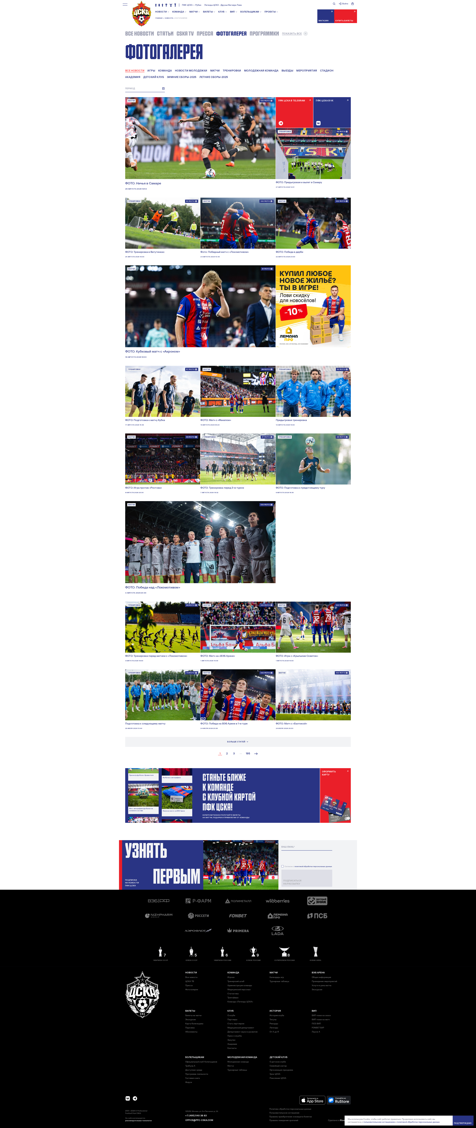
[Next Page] (256, 754)
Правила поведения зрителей (283, 1120)
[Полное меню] (125, 4)
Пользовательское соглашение (284, 1113)
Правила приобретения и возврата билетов (290, 1116)
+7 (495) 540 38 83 (196, 1115)
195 (248, 753)
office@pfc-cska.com (199, 1120)
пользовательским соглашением (379, 1122)
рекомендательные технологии (138, 1121)
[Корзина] (352, 3)
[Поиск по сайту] (334, 3)
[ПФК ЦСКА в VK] (127, 1098)
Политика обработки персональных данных (290, 1109)
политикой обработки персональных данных (313, 866)
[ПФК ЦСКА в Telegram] (135, 1098)
